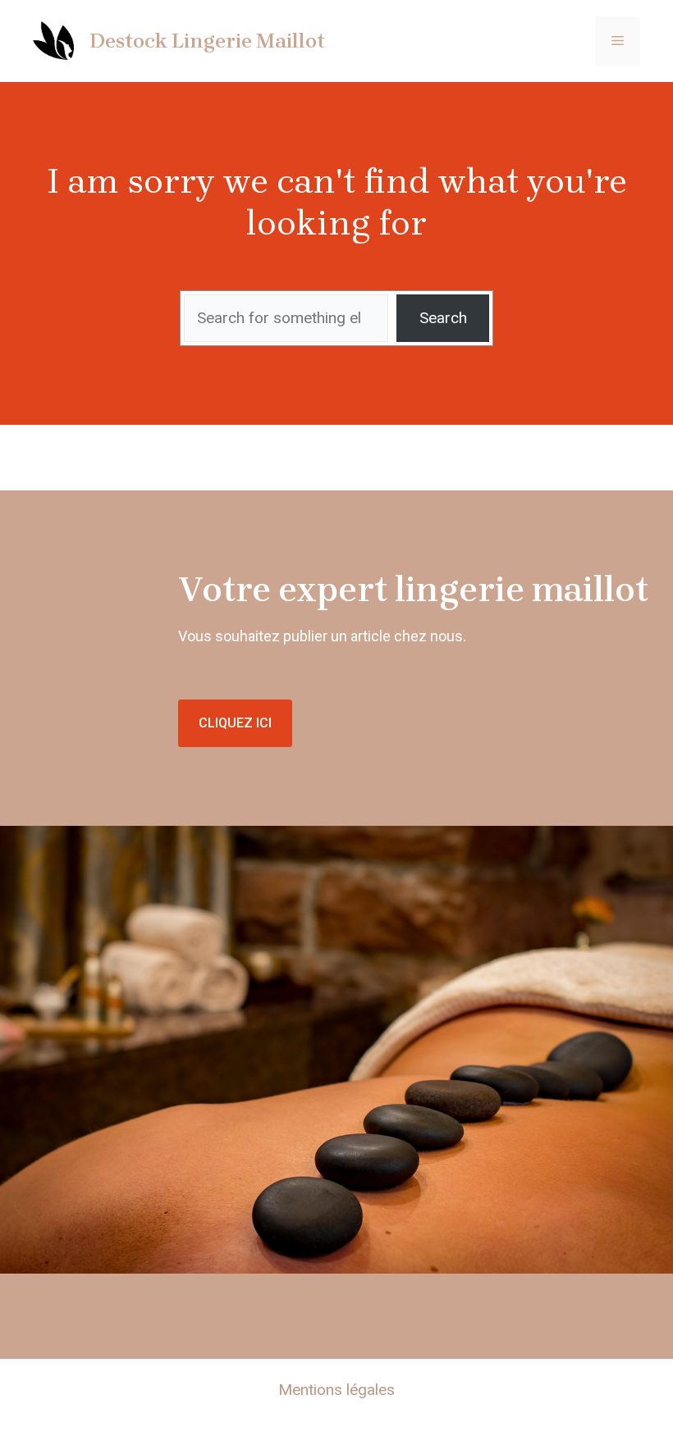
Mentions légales (336, 1389)
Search (443, 317)
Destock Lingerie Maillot (207, 40)
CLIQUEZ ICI (235, 723)
